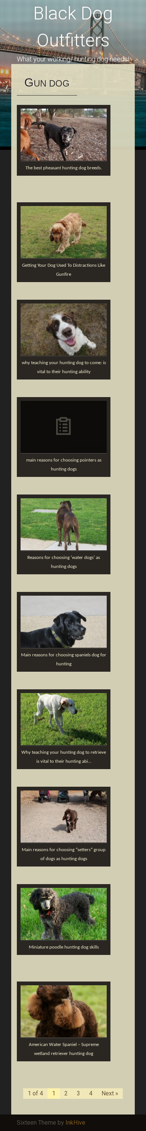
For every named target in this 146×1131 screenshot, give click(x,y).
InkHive (75, 1122)
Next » (109, 1093)
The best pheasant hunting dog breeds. (63, 168)
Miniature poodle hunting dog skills (64, 947)
